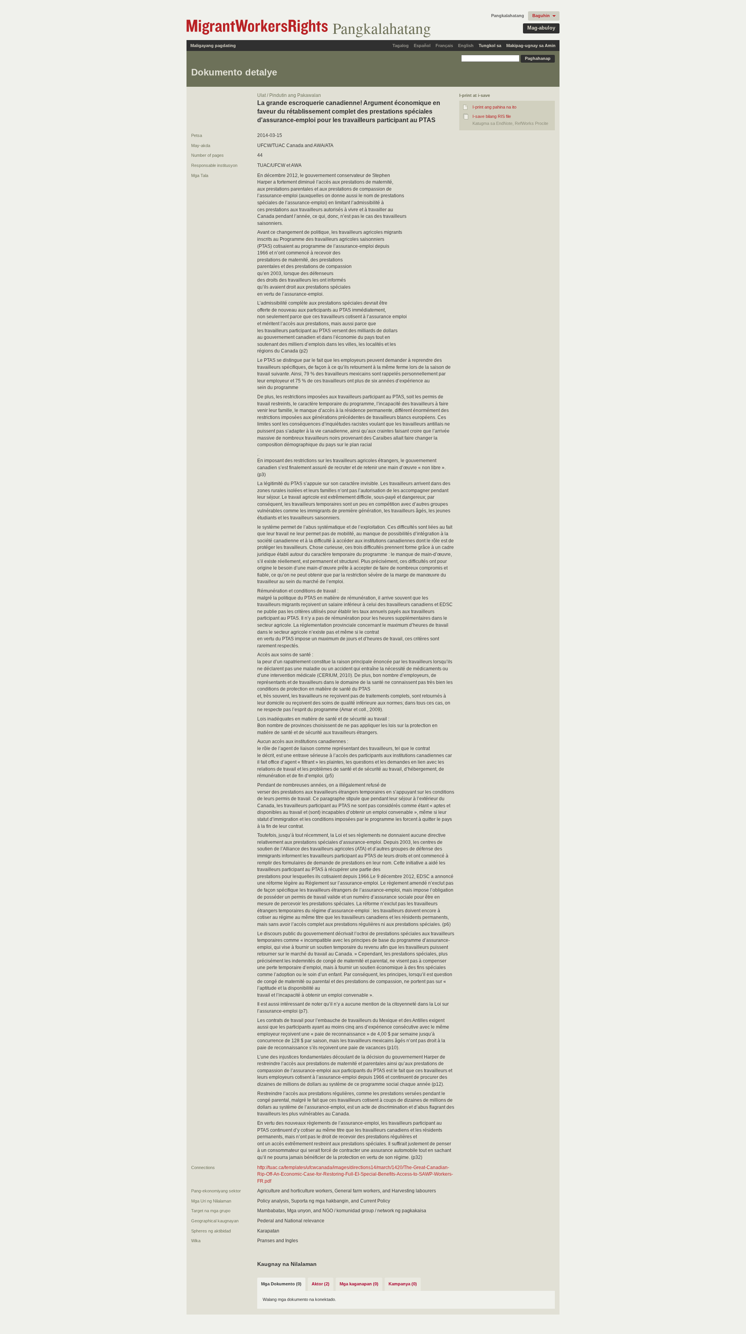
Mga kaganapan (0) (359, 1283)
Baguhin (541, 15)
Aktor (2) (320, 1283)
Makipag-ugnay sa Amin (531, 45)
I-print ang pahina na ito (494, 107)
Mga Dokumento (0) (281, 1283)
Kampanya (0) (403, 1283)
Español (422, 45)
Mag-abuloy (541, 28)
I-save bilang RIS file (491, 116)
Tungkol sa (490, 45)
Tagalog (400, 45)
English (466, 45)
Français (444, 45)
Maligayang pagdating (213, 45)
